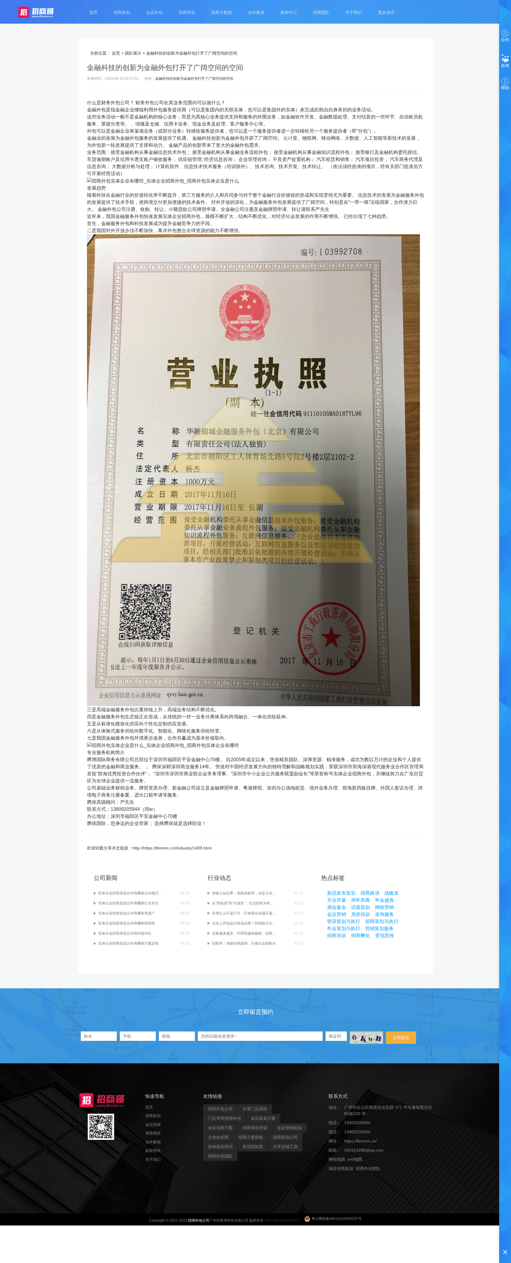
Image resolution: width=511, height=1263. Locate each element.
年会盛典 (384, 900)
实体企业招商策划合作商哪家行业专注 (128, 903)
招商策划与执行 (381, 921)
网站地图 (337, 1159)
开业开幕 (336, 900)
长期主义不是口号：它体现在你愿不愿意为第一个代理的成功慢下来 (244, 913)
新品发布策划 (341, 893)
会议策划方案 (263, 1118)
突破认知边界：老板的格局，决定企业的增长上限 (244, 893)
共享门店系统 (254, 1108)
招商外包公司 (220, 1108)
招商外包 (357, 1177)
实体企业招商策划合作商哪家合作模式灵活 (130, 893)
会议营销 (336, 914)
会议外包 (154, 12)
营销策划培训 (220, 1146)
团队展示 (133, 53)
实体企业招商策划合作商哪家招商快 (126, 923)
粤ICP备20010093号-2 (282, 1220)
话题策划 (360, 907)
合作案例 (256, 12)
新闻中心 (288, 12)
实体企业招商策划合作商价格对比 (124, 933)
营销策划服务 (379, 928)
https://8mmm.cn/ (360, 1141)
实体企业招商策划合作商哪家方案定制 (128, 943)
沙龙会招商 (218, 1137)
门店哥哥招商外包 (224, 1118)
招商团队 (321, 12)
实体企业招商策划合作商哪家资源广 (126, 913)
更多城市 (386, 12)
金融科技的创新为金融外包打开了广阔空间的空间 (194, 79)
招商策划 (122, 12)
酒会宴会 (336, 907)
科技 (206, 138)
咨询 (505, 65)
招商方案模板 (250, 1137)
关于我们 (353, 12)
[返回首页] (41, 11)
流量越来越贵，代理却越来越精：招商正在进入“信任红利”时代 (244, 933)
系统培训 (360, 914)
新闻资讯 (153, 1150)
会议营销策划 (289, 1127)
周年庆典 (360, 900)
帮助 (505, 87)
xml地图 (354, 1159)
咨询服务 (384, 914)
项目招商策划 (341, 1168)
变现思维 (384, 935)
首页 (93, 12)
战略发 (391, 893)
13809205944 (357, 1122)
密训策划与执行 (343, 921)
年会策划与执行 (343, 928)
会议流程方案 (220, 1127)
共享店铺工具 (285, 1146)
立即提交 (401, 1037)
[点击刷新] (366, 1037)
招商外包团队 (220, 1156)
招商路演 (369, 893)
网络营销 (384, 907)
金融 (91, 109)
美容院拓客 (252, 1146)
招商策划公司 (285, 1137)
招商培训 (187, 12)
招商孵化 (360, 935)
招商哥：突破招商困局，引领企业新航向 (244, 943)
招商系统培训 (254, 1127)
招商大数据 (221, 12)
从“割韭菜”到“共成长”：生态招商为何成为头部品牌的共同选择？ (244, 903)
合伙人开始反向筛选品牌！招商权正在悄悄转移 (244, 923)
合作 (505, 39)
